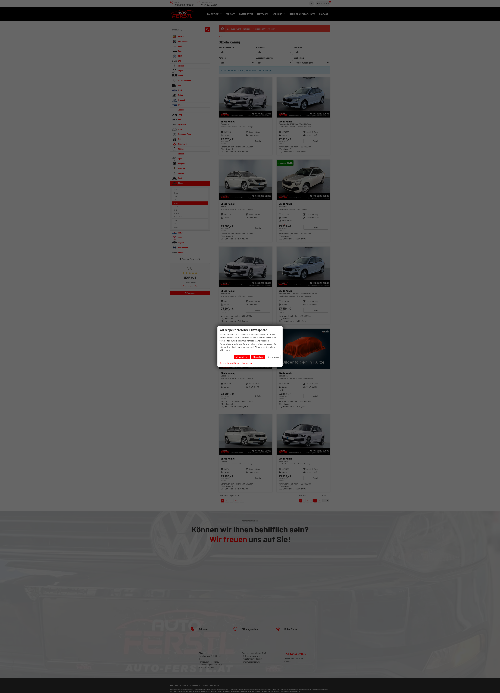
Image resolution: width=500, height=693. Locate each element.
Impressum (247, 363)
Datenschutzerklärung (230, 363)
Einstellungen (273, 357)
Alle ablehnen (258, 357)
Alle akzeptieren (242, 357)
